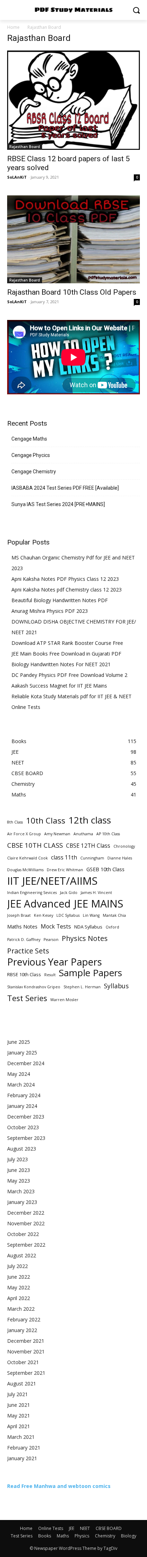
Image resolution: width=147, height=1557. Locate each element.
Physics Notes (85, 938)
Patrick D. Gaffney (23, 939)
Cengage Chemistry (33, 471)
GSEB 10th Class (105, 869)
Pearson (51, 939)
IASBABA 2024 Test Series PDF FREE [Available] (65, 488)
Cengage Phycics (30, 455)
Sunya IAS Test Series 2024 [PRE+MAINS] (58, 504)
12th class (90, 820)
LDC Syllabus (68, 915)
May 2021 (18, 1415)
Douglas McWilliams (25, 869)
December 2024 (25, 1063)
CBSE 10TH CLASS (35, 845)
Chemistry (105, 1536)
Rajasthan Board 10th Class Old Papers (71, 292)
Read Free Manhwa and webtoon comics (59, 1486)
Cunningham (92, 858)
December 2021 (25, 1340)
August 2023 (21, 1148)
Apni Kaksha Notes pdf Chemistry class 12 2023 (66, 589)
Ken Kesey (43, 915)
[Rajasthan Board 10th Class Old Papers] (73, 239)
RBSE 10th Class (24, 974)
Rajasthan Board (24, 146)
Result (50, 974)
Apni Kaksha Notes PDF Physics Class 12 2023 (65, 578)
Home (13, 27)
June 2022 (18, 1276)
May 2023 (18, 1180)
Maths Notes (22, 926)
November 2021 (26, 1351)
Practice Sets (28, 950)
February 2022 (23, 1319)
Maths (63, 1536)
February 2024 (23, 1095)
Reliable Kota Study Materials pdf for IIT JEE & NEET (71, 696)
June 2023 (18, 1170)
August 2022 (21, 1255)
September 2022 (26, 1244)
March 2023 (21, 1191)
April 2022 (18, 1298)
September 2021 (26, 1372)
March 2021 (21, 1437)
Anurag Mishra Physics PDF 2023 (49, 610)
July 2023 (17, 1159)
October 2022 (23, 1234)
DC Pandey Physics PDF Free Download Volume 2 (69, 675)
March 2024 (21, 1084)
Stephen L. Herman (82, 986)
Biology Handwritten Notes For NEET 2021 (61, 664)
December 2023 (25, 1116)
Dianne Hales (119, 858)
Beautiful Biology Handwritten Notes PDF (59, 600)
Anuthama (83, 833)
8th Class (15, 822)
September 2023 (26, 1138)
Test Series (27, 998)
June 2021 (18, 1404)
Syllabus (116, 986)
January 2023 (22, 1202)
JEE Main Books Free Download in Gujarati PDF (66, 653)
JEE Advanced (39, 904)
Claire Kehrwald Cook (27, 858)
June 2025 (18, 1041)
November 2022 (26, 1223)
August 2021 (21, 1383)
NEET (85, 1528)
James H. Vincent (96, 892)
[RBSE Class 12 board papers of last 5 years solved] (73, 100)
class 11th (64, 857)
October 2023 (23, 1127)
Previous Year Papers (54, 962)
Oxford (112, 927)
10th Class (45, 820)
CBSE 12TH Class (88, 845)
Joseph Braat (19, 915)
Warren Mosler (64, 999)
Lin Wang (91, 915)
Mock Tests (56, 926)
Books (44, 1536)
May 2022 (18, 1287)
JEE (71, 1528)
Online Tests (25, 707)
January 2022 (22, 1330)
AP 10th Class (108, 833)
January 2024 (22, 1106)
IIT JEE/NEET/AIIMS (52, 881)
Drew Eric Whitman (65, 869)
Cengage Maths (29, 439)
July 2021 (17, 1394)
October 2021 (23, 1362)
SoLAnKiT (17, 177)
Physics (82, 1536)
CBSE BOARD (109, 1528)
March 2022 (21, 1308)
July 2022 (17, 1266)
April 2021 (18, 1426)
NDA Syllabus (88, 927)
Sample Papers (90, 973)
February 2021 (23, 1447)
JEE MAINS (98, 904)
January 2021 (22, 1458)
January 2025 (22, 1052)
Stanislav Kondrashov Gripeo (33, 986)
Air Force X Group (24, 833)
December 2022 (25, 1212)
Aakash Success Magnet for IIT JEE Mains (59, 685)
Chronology (124, 846)
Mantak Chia (114, 915)
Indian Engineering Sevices (32, 892)
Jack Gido (68, 892)
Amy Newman (57, 833)
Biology (128, 1536)
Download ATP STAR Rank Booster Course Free (67, 643)
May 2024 (18, 1074)
